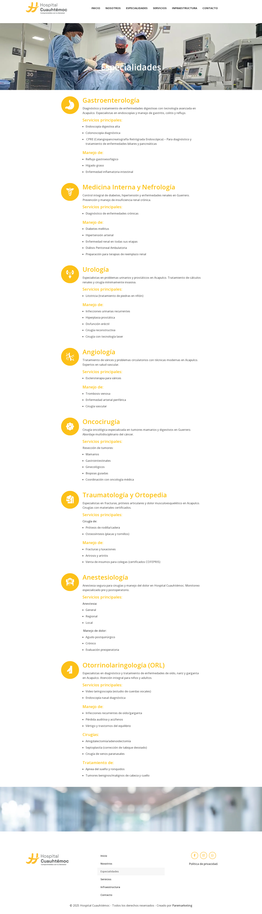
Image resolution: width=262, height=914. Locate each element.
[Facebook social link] (194, 855)
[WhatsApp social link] (212, 855)
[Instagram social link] (203, 855)
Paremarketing (182, 905)
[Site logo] (46, 8)
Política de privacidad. (203, 864)
